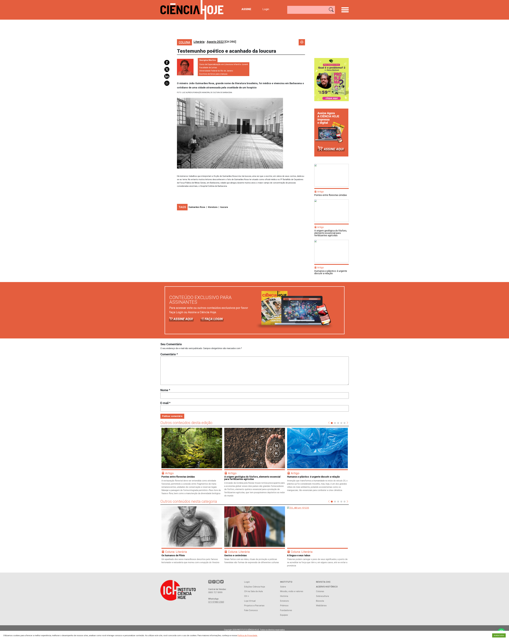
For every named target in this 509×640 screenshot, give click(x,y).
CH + (246, 596)
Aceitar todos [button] (499, 635)
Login (265, 9)
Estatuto (284, 601)
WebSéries (321, 605)
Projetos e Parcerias (254, 605)
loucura (224, 207)
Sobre (283, 586)
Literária (199, 41)
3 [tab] (338, 423)
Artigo (320, 191)
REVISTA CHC (323, 582)
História (284, 596)
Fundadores (286, 610)
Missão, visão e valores (291, 591)
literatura (212, 207)
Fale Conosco (251, 610)
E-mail (165, 403)
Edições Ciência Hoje (254, 586)
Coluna (184, 42)
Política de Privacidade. (248, 635)
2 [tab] (335, 423)
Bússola (320, 601)
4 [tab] (341, 423)
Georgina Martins (207, 60)
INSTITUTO (286, 582)
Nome (165, 390)
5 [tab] (344, 423)
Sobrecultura (322, 596)
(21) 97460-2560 (216, 602)
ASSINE (246, 9)
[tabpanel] (191, 462)
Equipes (284, 615)
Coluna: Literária (176, 551)
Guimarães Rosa (196, 207)
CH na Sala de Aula (253, 591)
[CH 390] (221, 41)
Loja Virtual (250, 601)
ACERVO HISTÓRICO (327, 586)
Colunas (320, 591)
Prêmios (284, 605)
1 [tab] (331, 423)
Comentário (169, 354)
